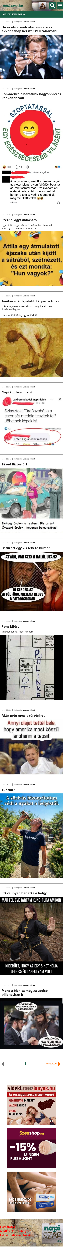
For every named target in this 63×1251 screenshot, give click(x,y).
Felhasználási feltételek (15, 1235)
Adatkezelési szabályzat (15, 1231)
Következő (51, 1063)
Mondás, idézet (29, 22)
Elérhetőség (7, 1227)
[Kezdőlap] (14, 5)
